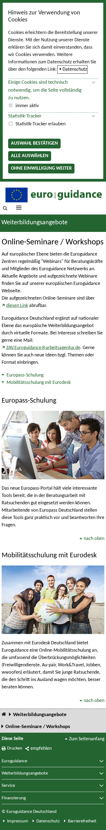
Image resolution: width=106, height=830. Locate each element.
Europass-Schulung (25, 375)
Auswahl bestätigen (34, 143)
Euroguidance (14, 761)
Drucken (14, 748)
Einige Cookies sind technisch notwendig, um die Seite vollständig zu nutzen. (45, 90)
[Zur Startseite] (53, 194)
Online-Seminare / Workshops (37, 726)
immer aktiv (27, 105)
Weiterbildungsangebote (34, 222)
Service (8, 786)
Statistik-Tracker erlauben (40, 124)
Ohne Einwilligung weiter (41, 168)
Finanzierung (14, 798)
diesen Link (17, 305)
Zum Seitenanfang (86, 739)
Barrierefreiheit (82, 821)
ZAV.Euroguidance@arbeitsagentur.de (43, 347)
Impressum (17, 821)
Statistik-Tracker (25, 116)
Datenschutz (75, 69)
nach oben (94, 538)
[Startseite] (4, 714)
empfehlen (41, 748)
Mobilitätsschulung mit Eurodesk (39, 382)
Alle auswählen (29, 155)
